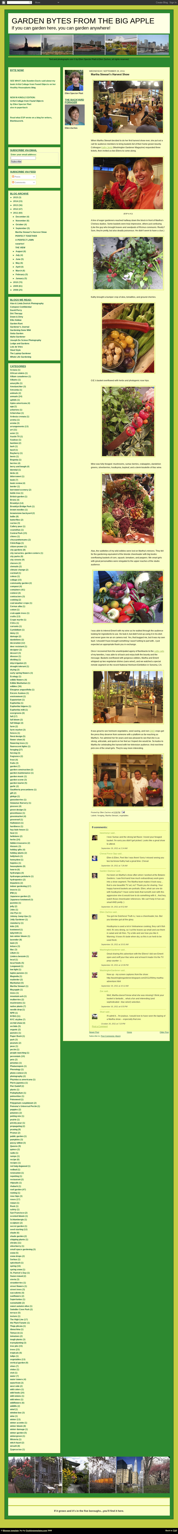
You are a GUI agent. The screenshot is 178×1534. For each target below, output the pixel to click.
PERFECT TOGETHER (26, 236)
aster (12, 433)
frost (12, 760)
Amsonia (14, 390)
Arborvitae (15, 413)
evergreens (16, 713)
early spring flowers (20, 673)
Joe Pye (14, 913)
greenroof (15, 819)
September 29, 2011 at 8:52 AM (114, 907)
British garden (17, 496)
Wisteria (14, 1439)
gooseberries (16, 799)
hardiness (15, 826)
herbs (13, 839)
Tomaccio (15, 1333)
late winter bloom (18, 936)
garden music (17, 776)
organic (14, 1029)
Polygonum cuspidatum (21, 1103)
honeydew (15, 860)
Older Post (164, 1032)
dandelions (15, 640)
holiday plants (17, 853)
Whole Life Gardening (20, 357)
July (18, 255)
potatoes (14, 1113)
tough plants (16, 1339)
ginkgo (13, 796)
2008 (16, 290)
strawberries (16, 1283)
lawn (12, 943)
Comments (20, 182)
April (18, 267)
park (12, 1039)
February (20, 274)
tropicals (14, 1353)
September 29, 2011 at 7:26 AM (114, 866)
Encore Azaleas (18, 693)
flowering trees (17, 743)
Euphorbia (15, 703)
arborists (14, 410)
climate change (17, 570)
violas (13, 1369)
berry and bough (18, 466)
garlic (13, 786)
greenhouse (16, 813)
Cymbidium (15, 630)
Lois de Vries (16, 347)
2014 (16, 201)
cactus (13, 523)
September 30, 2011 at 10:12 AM (114, 986)
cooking (14, 600)
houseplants (16, 866)
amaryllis (14, 383)
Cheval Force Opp (108, 854)
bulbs (12, 516)
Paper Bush (16, 1036)
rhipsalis (14, 1183)
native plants (16, 1006)
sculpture (14, 1223)
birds (12, 473)
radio (12, 1153)
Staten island (16, 1276)
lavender (14, 940)
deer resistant (17, 646)
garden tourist (17, 783)
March (19, 270)
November (21, 220)
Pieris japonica (17, 1083)
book (12, 480)
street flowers (17, 1286)
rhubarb (14, 1186)
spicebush (15, 1263)
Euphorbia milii (17, 710)
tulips (12, 1356)
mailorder (15, 979)
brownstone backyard (21, 513)
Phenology (15, 1069)
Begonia (14, 460)
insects (13, 890)
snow (12, 1253)
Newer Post (94, 1032)
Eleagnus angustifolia (20, 689)
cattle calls (159, 651)
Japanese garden (18, 896)
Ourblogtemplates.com (36, 1530)
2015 (16, 197)
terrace (13, 1313)
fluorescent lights (18, 746)
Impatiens (15, 883)
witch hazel (15, 1443)
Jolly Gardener (17, 919)
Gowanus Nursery (19, 803)
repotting (14, 1176)
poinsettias (15, 1096)
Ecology (14, 676)
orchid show (16, 1023)
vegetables (123, 815)
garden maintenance (20, 773)
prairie (13, 1119)
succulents (15, 1293)
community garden (19, 583)
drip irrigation (16, 663)
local (12, 959)
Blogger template (11, 1530)
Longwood (15, 966)
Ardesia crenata (18, 416)
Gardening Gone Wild (20, 330)
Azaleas (14, 440)
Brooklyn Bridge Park (20, 506)
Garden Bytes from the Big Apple (83, 21)
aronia (13, 423)
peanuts (14, 1043)
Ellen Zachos (106, 912)
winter (13, 1419)
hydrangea (15, 873)
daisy (12, 633)
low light (14, 969)
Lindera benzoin (18, 956)
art (11, 430)
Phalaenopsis (16, 1066)
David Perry (16, 310)
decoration (15, 643)
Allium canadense (19, 376)
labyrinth (14, 933)
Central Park (16, 533)
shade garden (17, 1236)
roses (13, 1199)
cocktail (14, 573)
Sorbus (13, 1259)
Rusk (12, 1206)
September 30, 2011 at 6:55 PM (114, 1006)
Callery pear (16, 526)
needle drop (16, 1009)
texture (13, 1316)
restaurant (15, 1179)
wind (12, 1409)
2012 (16, 209)
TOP (175, 1530)
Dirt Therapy (16, 313)
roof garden (16, 1189)
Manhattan (15, 983)
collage (13, 580)
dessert (14, 653)
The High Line (16, 1319)
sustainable (16, 1303)
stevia (13, 1279)
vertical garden (17, 1363)
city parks (15, 556)
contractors (16, 596)
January (20, 278)
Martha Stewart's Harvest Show (31, 232)
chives (13, 536)
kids (12, 926)
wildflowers (15, 1403)
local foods (15, 963)
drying (13, 670)
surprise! (19, 244)
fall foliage (15, 723)
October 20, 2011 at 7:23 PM (113, 1024)
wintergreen (16, 1436)
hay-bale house (17, 830)
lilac (12, 949)
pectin (13, 1049)
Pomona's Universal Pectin (23, 1106)
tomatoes (14, 1336)
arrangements (17, 426)
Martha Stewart (111, 815)
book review (16, 483)
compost (14, 586)
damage (14, 636)
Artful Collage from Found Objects (27, 101)
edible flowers (17, 680)
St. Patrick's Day (18, 1273)
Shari (102, 1012)
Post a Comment (100, 1026)
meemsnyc (105, 833)
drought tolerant (18, 666)
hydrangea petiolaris (20, 876)
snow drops (16, 1256)
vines (12, 1366)
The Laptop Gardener (20, 353)
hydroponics (16, 879)
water (13, 1376)
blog (33, 87)
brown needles (17, 510)
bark (12, 446)
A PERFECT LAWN (24, 240)
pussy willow (16, 1143)
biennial (14, 470)
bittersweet (15, 476)
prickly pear (16, 1123)
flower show (16, 739)
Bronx (13, 500)
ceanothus (15, 530)
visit (12, 1373)
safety (13, 1209)
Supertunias (16, 1299)
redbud (13, 1169)
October (20, 224)
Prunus (13, 1133)
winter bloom (16, 1426)
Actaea (13, 370)
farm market (16, 730)
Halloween (15, 823)
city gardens (16, 550)
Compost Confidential (20, 307)
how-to (13, 869)
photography (16, 1076)
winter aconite (17, 1423)
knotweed (15, 929)
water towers (16, 1379)
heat (12, 833)
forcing (13, 753)
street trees (16, 1289)
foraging (101, 815)
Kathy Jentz (106, 147)
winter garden (17, 1433)
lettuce (13, 946)
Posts (17, 177)
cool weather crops (19, 603)
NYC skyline (16, 1019)
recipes (14, 1163)
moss (13, 993)
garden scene (17, 780)
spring (13, 1266)
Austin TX (15, 436)
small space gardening (21, 1249)
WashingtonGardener (110, 950)
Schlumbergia (17, 1219)
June (18, 259)
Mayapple (15, 989)
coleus (13, 576)
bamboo (14, 443)
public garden (16, 1136)
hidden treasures (18, 843)
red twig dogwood (18, 1166)
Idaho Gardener (17, 337)
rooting (13, 1193)
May (18, 263)
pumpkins (15, 1139)
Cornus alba (16, 606)
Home (129, 1032)
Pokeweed (15, 1099)
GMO (152, 731)
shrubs (13, 1243)
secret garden (17, 1226)
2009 (16, 286)
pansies (14, 1033)
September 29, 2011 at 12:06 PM (114, 965)
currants (14, 626)
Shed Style (15, 350)
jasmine (14, 903)
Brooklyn (14, 503)
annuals (14, 396)
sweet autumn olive (19, 1306)
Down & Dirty (16, 317)
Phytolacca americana (21, 1079)
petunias (14, 1063)
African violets (17, 373)
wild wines (15, 1399)
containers (15, 590)
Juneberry (15, 923)
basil (12, 450)
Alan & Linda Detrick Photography (27, 303)
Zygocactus (16, 1449)
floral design (16, 736)
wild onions (15, 1396)
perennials (15, 1056)
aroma (13, 420)
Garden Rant (16, 323)
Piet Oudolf (15, 1086)
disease (14, 656)
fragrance (15, 756)
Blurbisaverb (16, 121)
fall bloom (15, 720)
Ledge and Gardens (19, 343)
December (21, 216)
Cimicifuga (15, 543)
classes (14, 563)
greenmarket (16, 816)
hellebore (14, 836)
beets (13, 456)
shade (13, 1233)
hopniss (14, 863)
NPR (12, 1013)
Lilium (13, 953)
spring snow (16, 1269)
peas (12, 1046)
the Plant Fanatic (18, 1323)
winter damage (17, 1429)
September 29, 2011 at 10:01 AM (114, 944)
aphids (13, 400)
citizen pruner (17, 546)
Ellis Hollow (15, 320)
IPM (12, 893)
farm (12, 726)
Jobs (12, 909)
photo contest (17, 1073)
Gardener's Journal (19, 327)
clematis (14, 566)
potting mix (15, 1116)
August (19, 251)
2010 (16, 282)
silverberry (15, 1246)
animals (14, 393)
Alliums (14, 380)
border (13, 486)
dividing (14, 659)
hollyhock (15, 856)
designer (14, 650)
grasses (14, 806)
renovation (15, 1173)
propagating (16, 1126)
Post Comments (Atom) (111, 1036)
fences (13, 733)
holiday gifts (16, 849)
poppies (14, 1109)
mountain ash (16, 996)
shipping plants (17, 1239)
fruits (12, 763)
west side (14, 1386)
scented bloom (17, 1216)
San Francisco (17, 1213)
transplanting (16, 1343)
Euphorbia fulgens (19, 706)
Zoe (101, 991)
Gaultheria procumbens (21, 789)
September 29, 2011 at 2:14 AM (114, 848)
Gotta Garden (16, 333)
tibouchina (15, 1329)
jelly (12, 906)
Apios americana (18, 403)
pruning (14, 1129)
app (12, 406)
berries (13, 463)
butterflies (15, 520)
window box (16, 1413)
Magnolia (14, 976)
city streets (15, 560)
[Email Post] (123, 812)
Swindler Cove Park (20, 1309)
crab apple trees (18, 613)
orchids (14, 1026)
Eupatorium (16, 700)
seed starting (16, 1229)
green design (16, 810)
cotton (13, 609)
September (21, 228)
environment (16, 696)
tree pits (14, 1346)
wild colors (15, 1389)
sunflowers (15, 1296)
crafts (13, 616)
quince (13, 1149)
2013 (16, 205)
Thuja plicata (16, 1326)
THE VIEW (20, 247)
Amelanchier (16, 386)
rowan (13, 1203)
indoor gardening (18, 886)
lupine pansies (17, 973)
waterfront (15, 1383)
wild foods (15, 1393)
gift (11, 793)
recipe (13, 1159)
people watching (18, 1053)
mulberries (15, 999)
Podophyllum (16, 1093)
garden (13, 766)
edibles (13, 686)
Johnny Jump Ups (19, 916)
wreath (13, 1446)
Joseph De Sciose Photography (25, 340)
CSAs (13, 623)
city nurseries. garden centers (25, 553)
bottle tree (15, 493)
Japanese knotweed (20, 899)
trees (12, 1349)
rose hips (14, 1196)
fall (11, 716)
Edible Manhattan (18, 683)
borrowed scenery (19, 490)
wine (12, 1416)
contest (14, 593)
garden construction (20, 769)
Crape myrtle (16, 620)
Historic (14, 846)
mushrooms (16, 1003)
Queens (14, 1146)
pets (12, 1059)
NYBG (13, 1016)
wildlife (13, 1406)
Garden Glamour (108, 871)
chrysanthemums (19, 540)
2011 (16, 213)
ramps (13, 1156)
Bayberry (14, 453)
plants (13, 1089)
